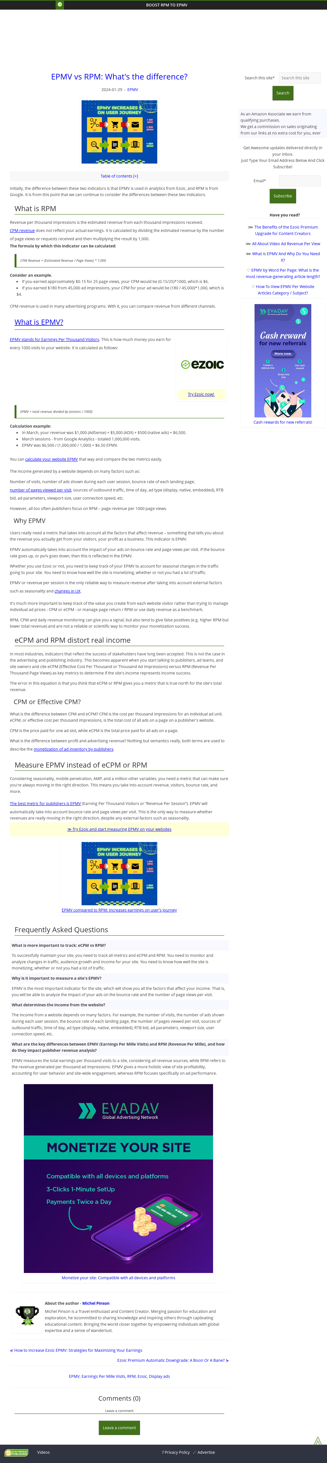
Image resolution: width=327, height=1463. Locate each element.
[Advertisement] (163, 39)
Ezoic (142, 1376)
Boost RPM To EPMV (166, 5)
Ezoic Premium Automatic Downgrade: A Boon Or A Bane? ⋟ (173, 1360)
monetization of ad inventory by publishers (73, 749)
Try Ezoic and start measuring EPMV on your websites (121, 829)
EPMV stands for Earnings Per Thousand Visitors (54, 339)
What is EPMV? (39, 322)
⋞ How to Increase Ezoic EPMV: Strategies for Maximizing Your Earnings (76, 1350)
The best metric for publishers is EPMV (45, 803)
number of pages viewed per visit (40, 490)
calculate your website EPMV (51, 459)
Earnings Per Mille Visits (103, 1376)
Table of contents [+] (119, 176)
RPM (131, 1376)
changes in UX (67, 591)
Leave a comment (119, 1427)
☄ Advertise (204, 1452)
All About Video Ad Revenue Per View (286, 243)
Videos (43, 1452)
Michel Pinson (96, 1303)
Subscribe (283, 196)
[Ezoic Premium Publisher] (16, 1455)
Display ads (159, 1376)
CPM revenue (22, 230)
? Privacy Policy (176, 1452)
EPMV (132, 89)
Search (282, 93)
